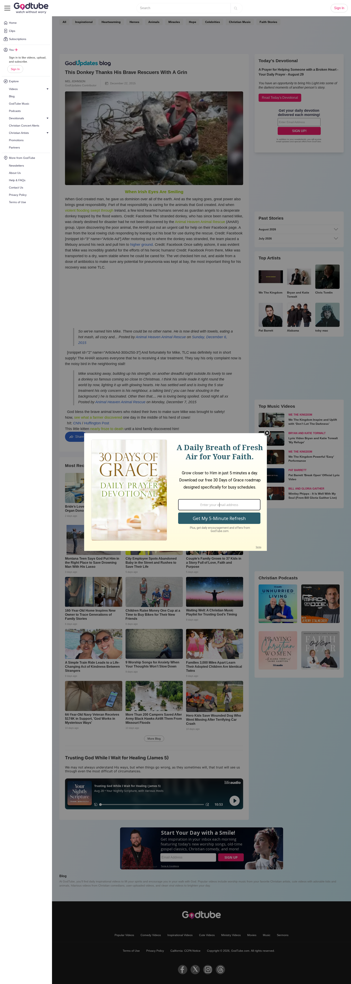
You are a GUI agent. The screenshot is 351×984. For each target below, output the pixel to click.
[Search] (235, 8)
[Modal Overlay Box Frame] (175, 492)
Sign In (15, 69)
